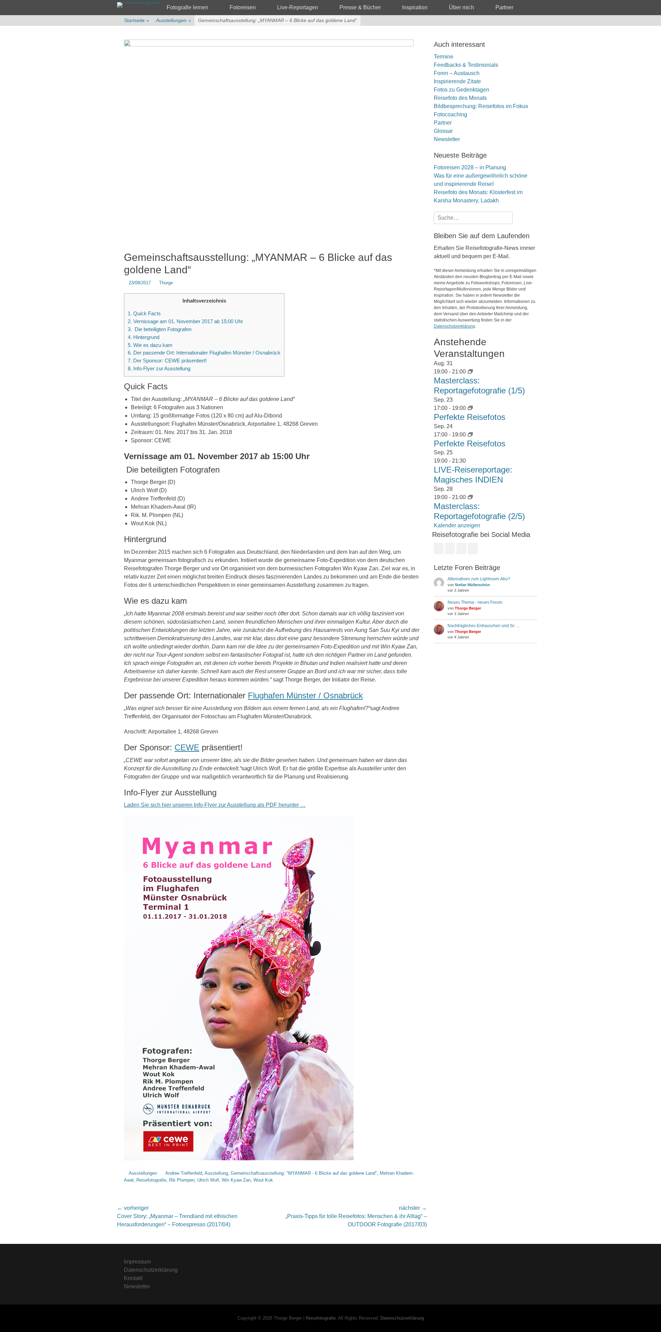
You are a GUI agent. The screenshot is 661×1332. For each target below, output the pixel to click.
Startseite (136, 20)
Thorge (166, 282)
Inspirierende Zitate (457, 81)
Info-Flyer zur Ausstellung (159, 368)
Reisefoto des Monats (460, 98)
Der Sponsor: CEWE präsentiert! (167, 360)
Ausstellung (216, 1173)
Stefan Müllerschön (472, 585)
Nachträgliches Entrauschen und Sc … (484, 625)
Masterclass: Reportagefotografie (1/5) (479, 385)
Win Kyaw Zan (236, 1180)
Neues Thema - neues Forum (475, 602)
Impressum (137, 1262)
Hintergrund (143, 337)
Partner (504, 7)
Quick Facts (144, 313)
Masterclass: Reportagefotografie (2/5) (479, 511)
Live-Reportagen (297, 7)
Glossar (443, 131)
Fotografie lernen (187, 7)
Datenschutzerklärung (454, 326)
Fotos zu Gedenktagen (461, 90)
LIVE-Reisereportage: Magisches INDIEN (473, 474)
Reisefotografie (151, 1180)
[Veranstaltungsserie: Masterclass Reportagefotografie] (470, 371)
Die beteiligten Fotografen (159, 329)
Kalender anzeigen (457, 525)
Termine (443, 57)
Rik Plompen (182, 1180)
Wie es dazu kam (150, 345)
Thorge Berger (468, 608)
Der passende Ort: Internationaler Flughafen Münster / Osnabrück (204, 353)
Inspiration (415, 7)
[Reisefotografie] (138, 5)
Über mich (461, 7)
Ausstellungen (173, 20)
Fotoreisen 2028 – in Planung (470, 167)
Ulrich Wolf (208, 1180)
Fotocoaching (450, 114)
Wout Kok (263, 1180)
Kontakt (133, 1278)
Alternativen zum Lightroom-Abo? (479, 579)
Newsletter (447, 139)
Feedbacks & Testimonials (466, 65)
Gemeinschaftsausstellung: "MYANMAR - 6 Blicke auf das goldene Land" (304, 1173)
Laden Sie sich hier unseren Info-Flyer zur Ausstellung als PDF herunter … (215, 805)
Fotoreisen (243, 7)
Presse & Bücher (360, 7)
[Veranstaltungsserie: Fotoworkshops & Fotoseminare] (470, 408)
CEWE (187, 747)
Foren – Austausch (457, 73)
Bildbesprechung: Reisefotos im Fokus (481, 106)
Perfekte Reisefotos (469, 417)
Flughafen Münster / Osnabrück (305, 695)
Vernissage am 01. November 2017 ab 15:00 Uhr (185, 321)
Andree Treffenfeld (183, 1173)
